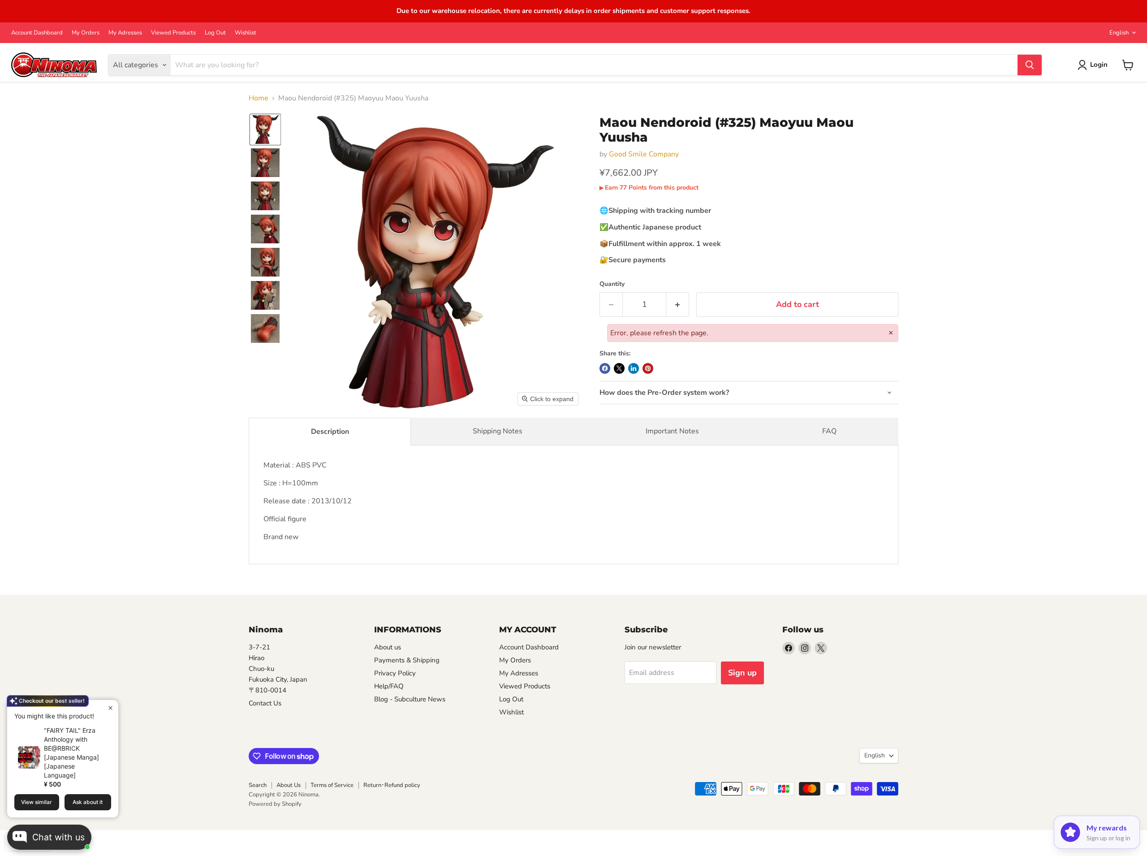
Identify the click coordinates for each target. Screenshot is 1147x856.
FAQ (829, 431)
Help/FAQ (389, 686)
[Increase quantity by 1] (677, 304)
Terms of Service (332, 785)
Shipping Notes (497, 431)
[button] (265, 129)
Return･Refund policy (391, 785)
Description (330, 432)
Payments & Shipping (407, 660)
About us (387, 647)
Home (258, 98)
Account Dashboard (37, 33)
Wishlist (245, 33)
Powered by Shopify (275, 804)
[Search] (1030, 65)
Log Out (215, 33)
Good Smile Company (644, 154)
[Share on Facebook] (604, 368)
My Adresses (125, 33)
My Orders (85, 33)
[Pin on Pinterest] (647, 368)
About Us (288, 785)
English (1119, 33)
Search (258, 785)
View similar (36, 802)
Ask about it (88, 802)
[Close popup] (110, 708)
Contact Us (265, 703)
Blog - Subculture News (409, 699)
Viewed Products (173, 33)
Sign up (742, 672)
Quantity (612, 284)
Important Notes (672, 431)
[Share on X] (619, 368)
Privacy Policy (395, 673)
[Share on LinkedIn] (633, 368)
